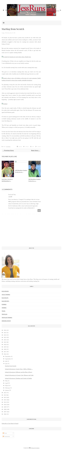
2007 (5, 412)
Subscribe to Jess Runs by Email (10, 423)
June (6, 364)
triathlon (4, 314)
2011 (5, 402)
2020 (5, 344)
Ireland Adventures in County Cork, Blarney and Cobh (19, 375)
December (8, 356)
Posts (5, 433)
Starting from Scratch (10, 366)
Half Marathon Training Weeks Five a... (34, 180)
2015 (5, 393)
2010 (5, 404)
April (6, 383)
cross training (6, 294)
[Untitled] (4, 104)
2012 (5, 400)
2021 (5, 342)
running (8, 146)
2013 (5, 397)
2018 (5, 349)
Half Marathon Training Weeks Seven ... (21, 171)
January (7, 390)
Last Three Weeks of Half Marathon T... (7, 180)
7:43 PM (10, 196)
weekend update (6, 321)
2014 (5, 395)
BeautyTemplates (35, 448)
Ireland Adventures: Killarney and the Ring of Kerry (18, 372)
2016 (5, 354)
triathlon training (7, 317)
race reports (5, 301)
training (4, 307)
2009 (5, 407)
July (6, 361)
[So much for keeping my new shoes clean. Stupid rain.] (16, 57)
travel (3, 311)
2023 (5, 337)
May (6, 381)
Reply (39, 210)
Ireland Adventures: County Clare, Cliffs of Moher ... (19, 369)
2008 (5, 409)
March (7, 385)
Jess (4, 33)
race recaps (5, 298)
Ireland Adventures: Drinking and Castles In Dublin (18, 378)
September (8, 359)
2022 (5, 340)
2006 (5, 414)
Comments (7, 436)
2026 (5, 330)
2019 (5, 347)
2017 (5, 352)
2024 (5, 335)
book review (5, 291)
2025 (5, 333)
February (7, 388)
